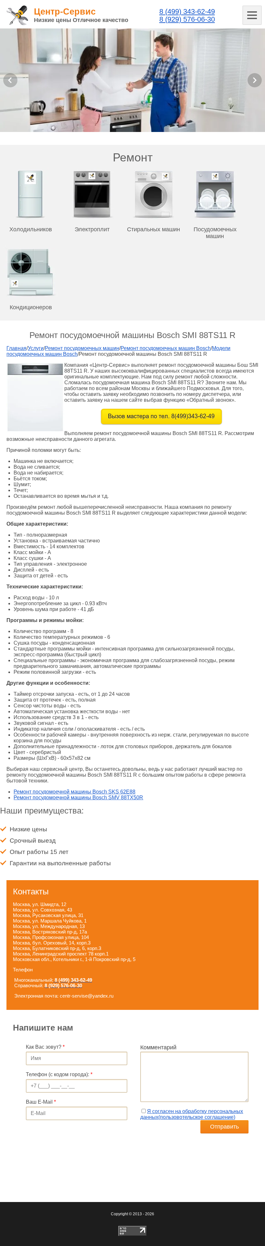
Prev (10, 80)
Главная (16, 348)
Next (255, 80)
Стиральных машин (153, 229)
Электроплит (92, 229)
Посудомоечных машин (215, 232)
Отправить (224, 1126)
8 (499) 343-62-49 (187, 11)
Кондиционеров (31, 307)
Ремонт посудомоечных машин (82, 348)
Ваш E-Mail (41, 1102)
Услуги (36, 348)
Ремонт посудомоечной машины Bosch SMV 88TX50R (78, 797)
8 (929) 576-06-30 (187, 19)
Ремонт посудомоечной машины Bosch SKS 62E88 (74, 791)
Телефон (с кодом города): (59, 1074)
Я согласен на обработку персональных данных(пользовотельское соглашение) (191, 1114)
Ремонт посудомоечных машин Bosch (166, 348)
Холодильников (30, 229)
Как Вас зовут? (45, 1047)
